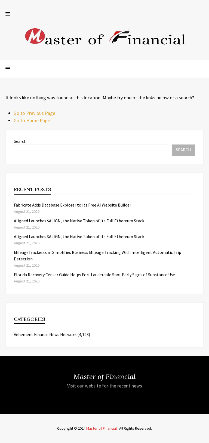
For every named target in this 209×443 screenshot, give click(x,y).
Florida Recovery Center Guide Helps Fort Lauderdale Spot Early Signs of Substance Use (94, 274)
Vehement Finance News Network (45, 334)
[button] (7, 14)
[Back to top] (203, 437)
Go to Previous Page (34, 113)
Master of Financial (101, 428)
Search (20, 141)
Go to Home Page (32, 120)
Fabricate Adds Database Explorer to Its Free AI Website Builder (72, 205)
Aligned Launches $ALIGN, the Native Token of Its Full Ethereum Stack (79, 220)
